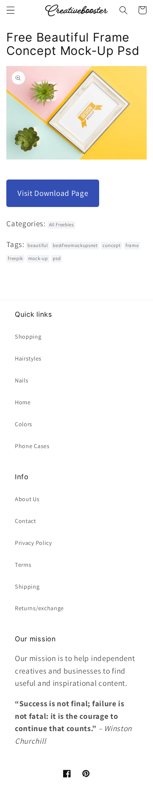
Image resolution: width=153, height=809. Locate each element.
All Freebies (61, 224)
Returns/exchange (39, 608)
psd (57, 258)
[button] (10, 10)
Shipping (27, 587)
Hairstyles (28, 358)
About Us (27, 499)
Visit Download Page (52, 193)
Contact (25, 521)
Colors (23, 424)
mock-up (38, 258)
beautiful (37, 245)
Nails (21, 380)
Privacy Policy (33, 543)
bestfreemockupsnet (75, 245)
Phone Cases (32, 446)
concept (111, 245)
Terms (23, 565)
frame (132, 245)
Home (23, 402)
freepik (15, 258)
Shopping (28, 337)
